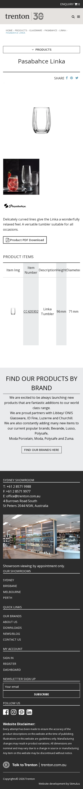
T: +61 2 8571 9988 (17, 486)
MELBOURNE (12, 592)
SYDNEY (8, 580)
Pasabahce (51, 30)
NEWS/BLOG (11, 634)
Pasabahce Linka (15, 33)
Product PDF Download (26, 240)
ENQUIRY (70, 4)
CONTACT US (12, 639)
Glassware (35, 30)
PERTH (7, 598)
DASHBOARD (12, 670)
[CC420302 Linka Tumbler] (13, 311)
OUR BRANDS (12, 616)
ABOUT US (10, 622)
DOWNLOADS (12, 628)
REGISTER (9, 664)
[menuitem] (41, 580)
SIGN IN (8, 658)
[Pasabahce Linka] (41, 120)
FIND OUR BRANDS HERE (41, 450)
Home (9, 30)
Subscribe (41, 694)
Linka (62, 30)
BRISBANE (10, 586)
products (21, 30)
